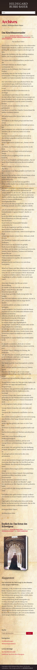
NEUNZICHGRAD (28, 668)
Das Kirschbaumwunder (9, 652)
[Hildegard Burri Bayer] (18, 8)
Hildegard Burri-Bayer (16, 36)
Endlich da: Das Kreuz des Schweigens (13, 654)
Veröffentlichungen (10, 37)
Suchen (29, 633)
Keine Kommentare (7, 38)
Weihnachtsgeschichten (23, 37)
